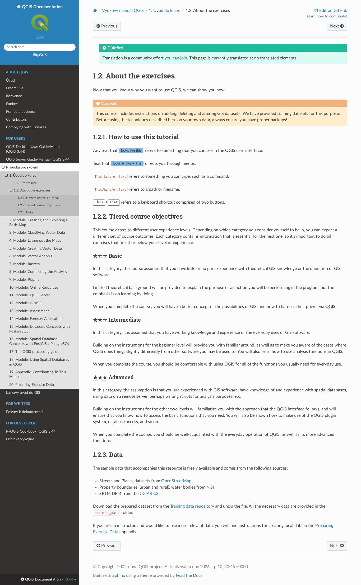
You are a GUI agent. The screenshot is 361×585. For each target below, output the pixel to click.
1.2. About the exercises (32, 190)
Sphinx (118, 575)
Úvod (10, 80)
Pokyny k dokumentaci (24, 412)
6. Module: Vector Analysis (30, 256)
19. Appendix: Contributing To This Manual (37, 374)
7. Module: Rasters (24, 264)
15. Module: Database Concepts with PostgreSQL (39, 329)
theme (146, 575)
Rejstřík (40, 54)
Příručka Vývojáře (20, 439)
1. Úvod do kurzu (22, 175)
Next (335, 26)
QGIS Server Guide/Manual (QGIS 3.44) (38, 159)
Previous (108, 26)
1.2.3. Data (25, 212)
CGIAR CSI (150, 494)
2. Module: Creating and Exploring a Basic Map (38, 222)
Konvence (14, 96)
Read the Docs (189, 575)
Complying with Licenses (26, 127)
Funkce (12, 104)
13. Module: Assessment (29, 311)
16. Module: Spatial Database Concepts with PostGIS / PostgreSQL (39, 341)
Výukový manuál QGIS (123, 10)
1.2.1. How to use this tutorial (38, 197)
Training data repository (192, 506)
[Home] (95, 10)
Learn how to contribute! (327, 16)
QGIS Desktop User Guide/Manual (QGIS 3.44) (34, 149)
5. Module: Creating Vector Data (35, 248)
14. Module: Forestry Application (36, 319)
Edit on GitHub (332, 10)
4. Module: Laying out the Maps (35, 240)
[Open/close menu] (3, 167)
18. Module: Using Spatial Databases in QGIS (39, 362)
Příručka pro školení (22, 167)
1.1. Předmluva (25, 183)
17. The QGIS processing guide (34, 352)
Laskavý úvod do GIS (23, 393)
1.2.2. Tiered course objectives (38, 205)
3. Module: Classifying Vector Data (37, 233)
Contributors (16, 119)
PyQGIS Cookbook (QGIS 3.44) (31, 431)
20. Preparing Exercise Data (31, 385)
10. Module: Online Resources (33, 287)
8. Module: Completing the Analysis (38, 272)
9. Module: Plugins (24, 280)
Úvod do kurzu (165, 10)
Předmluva (14, 88)
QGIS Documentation (42, 7)
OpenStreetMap (176, 481)
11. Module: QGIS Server (29, 295)
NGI (210, 487)
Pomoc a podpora (20, 112)
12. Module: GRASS (25, 303)
